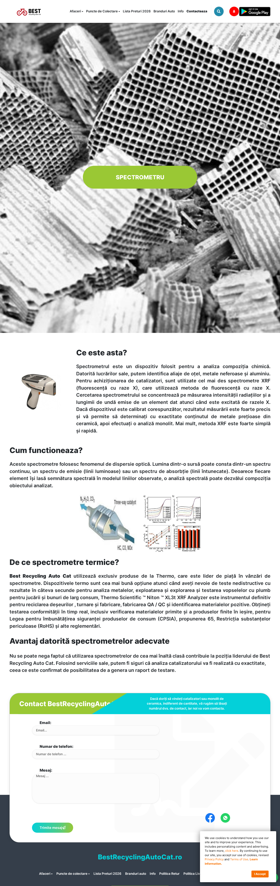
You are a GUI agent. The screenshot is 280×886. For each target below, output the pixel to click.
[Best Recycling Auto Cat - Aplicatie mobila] (254, 11)
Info (181, 11)
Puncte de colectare (72, 874)
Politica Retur (169, 874)
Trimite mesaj (51, 828)
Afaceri (76, 11)
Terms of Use (239, 859)
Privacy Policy (214, 859)
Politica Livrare (194, 874)
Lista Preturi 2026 (137, 11)
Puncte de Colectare (102, 11)
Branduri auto (136, 874)
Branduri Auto (164, 11)
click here (231, 851)
